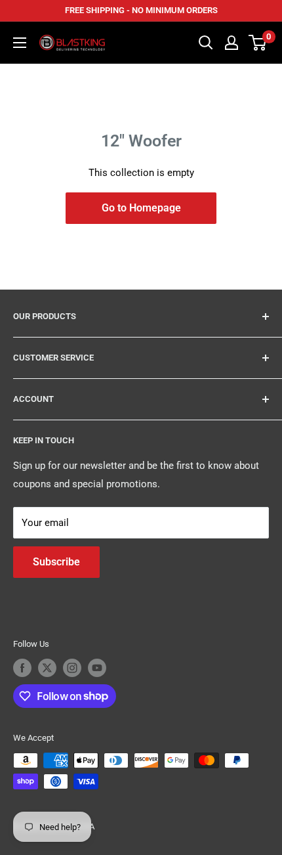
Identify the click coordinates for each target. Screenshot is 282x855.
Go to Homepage (141, 208)
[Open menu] (19, 42)
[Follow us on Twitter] (47, 668)
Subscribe (56, 562)
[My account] (231, 42)
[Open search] (206, 42)
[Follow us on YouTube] (97, 668)
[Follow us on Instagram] (72, 668)
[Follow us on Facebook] (22, 668)
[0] (258, 43)
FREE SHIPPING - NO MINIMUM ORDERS (141, 10)
